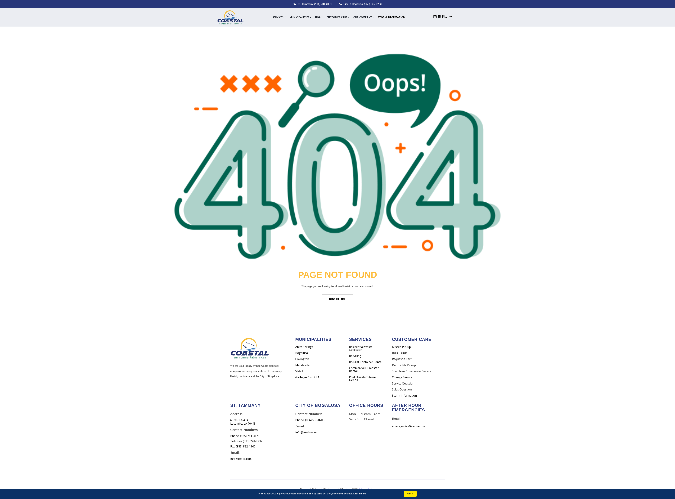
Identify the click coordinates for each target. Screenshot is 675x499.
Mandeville (302, 365)
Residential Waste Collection (360, 348)
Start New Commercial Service (411, 371)
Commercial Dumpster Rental (364, 369)
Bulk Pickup (399, 352)
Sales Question (402, 389)
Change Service (402, 377)
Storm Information (391, 17)
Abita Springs (304, 346)
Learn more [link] (359, 493)
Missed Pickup (401, 346)
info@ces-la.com (241, 459)
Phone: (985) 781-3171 (244, 436)
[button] (279, 17)
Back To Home (337, 299)
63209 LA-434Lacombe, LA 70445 (243, 421)
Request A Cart (402, 359)
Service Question (403, 383)
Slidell (299, 371)
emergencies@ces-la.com (408, 426)
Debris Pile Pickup (404, 365)
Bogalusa (301, 352)
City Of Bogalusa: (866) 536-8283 (362, 4)
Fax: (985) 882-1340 (242, 446)
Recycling (355, 355)
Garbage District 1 (307, 377)
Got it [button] (410, 493)
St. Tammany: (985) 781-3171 (315, 4)
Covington (302, 359)
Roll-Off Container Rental (365, 362)
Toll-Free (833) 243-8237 (246, 441)
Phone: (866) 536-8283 (309, 420)
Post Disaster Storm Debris (362, 379)
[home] (230, 17)
